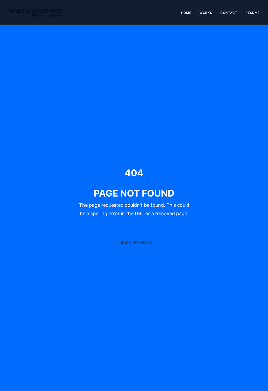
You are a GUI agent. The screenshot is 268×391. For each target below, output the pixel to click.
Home (186, 13)
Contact (228, 13)
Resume (252, 13)
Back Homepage (137, 242)
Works (205, 13)
